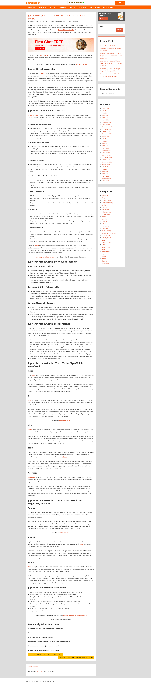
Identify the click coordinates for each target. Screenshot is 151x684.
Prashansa (44, 21)
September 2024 (107, 162)
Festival (73, 7)
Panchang (82, 7)
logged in (39, 671)
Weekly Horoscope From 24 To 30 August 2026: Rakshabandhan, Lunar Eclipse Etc (111, 55)
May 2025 (105, 143)
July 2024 (105, 167)
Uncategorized (106, 235)
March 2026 (105, 120)
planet (104, 217)
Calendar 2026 (108, 7)
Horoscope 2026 (95, 7)
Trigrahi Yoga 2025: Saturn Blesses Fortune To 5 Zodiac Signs (46, 655)
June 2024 (105, 169)
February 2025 (106, 150)
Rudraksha (105, 226)
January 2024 (106, 181)
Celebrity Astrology (108, 203)
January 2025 (106, 153)
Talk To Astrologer (76, 2)
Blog (103, 198)
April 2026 (105, 118)
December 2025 (107, 127)
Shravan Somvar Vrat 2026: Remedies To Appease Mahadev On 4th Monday (111, 48)
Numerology (63, 7)
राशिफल (104, 256)
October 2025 (106, 132)
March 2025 (105, 148)
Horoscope (31, 7)
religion (104, 221)
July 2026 (105, 111)
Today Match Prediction (109, 233)
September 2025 (107, 134)
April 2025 (105, 146)
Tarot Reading (106, 231)
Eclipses (104, 207)
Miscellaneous (106, 212)
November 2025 (107, 129)
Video (104, 245)
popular (104, 219)
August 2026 (106, 108)
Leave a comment (73, 21)
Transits (52, 7)
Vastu (103, 240)
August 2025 (106, 136)
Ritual (104, 224)
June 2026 (105, 113)
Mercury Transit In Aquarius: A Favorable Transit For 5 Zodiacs (75, 658)
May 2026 (105, 115)
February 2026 (106, 122)
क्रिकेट (104, 249)
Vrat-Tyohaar (106, 247)
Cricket (104, 205)
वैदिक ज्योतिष (105, 261)
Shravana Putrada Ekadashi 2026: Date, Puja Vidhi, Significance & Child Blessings (111, 63)
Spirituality (105, 228)
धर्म (103, 254)
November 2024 (107, 157)
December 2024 (107, 155)
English (119, 3)
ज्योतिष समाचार (105, 252)
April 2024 (105, 174)
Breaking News (55, 21)
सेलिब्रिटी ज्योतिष (106, 263)
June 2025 (105, 141)
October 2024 (106, 160)
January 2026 (106, 124)
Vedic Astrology (107, 242)
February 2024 (106, 178)
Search (102, 26)
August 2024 (106, 164)
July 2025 (105, 139)
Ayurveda (105, 196)
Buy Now (104, 19)
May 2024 (105, 171)
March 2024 (105, 176)
